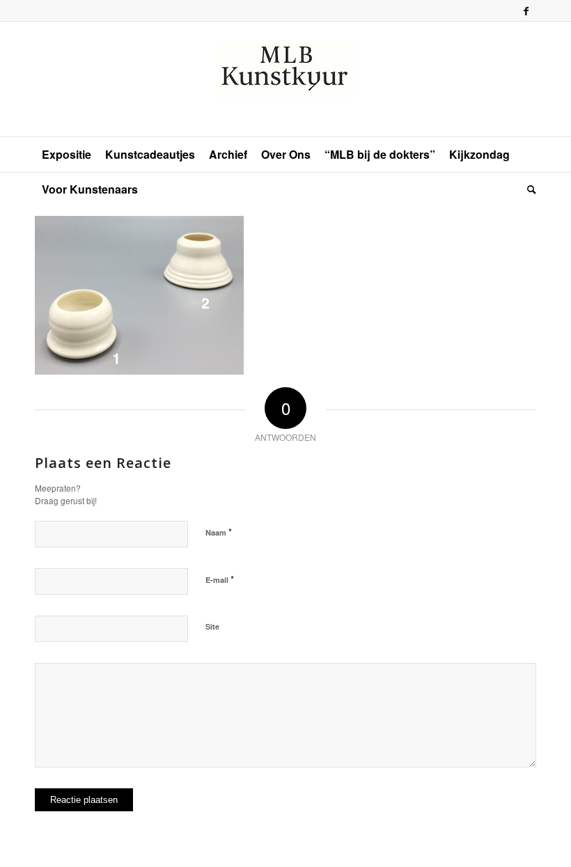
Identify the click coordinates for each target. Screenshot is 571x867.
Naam (218, 531)
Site (212, 626)
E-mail (219, 579)
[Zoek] (528, 189)
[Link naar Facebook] (525, 10)
